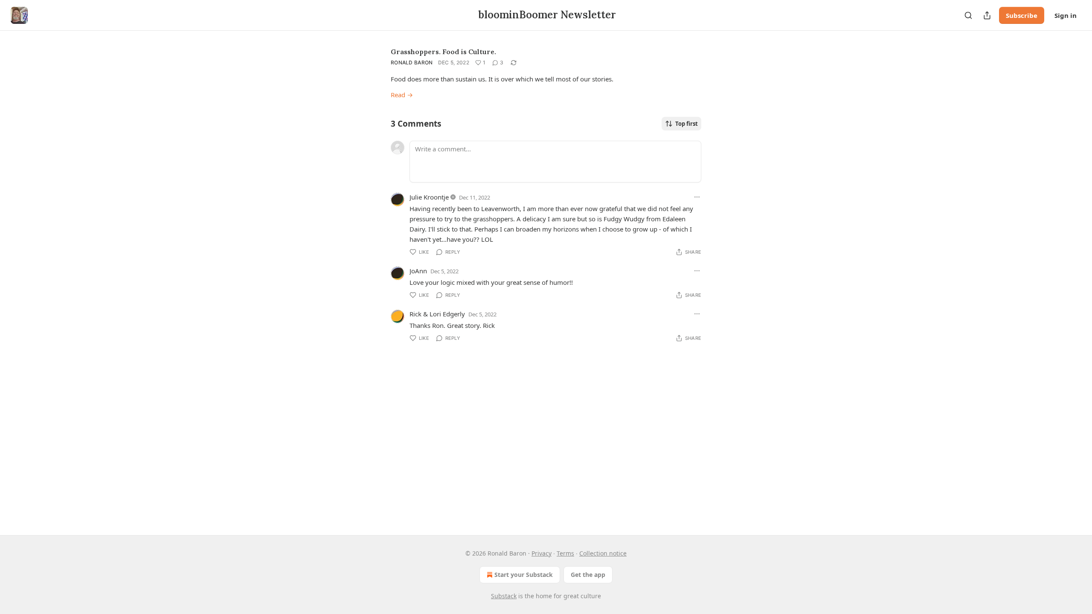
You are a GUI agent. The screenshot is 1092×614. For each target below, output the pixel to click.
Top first (686, 123)
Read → (402, 94)
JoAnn (418, 270)
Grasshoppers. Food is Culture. (443, 51)
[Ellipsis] (697, 197)
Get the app (588, 575)
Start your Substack (523, 575)
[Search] (968, 15)
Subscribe (1021, 15)
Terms (565, 553)
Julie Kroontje (429, 197)
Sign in (1065, 15)
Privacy (541, 553)
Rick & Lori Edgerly (437, 314)
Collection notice (603, 553)
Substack (504, 596)
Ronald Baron (412, 62)
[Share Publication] (987, 15)
